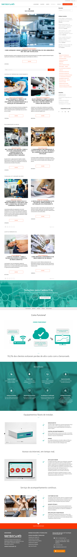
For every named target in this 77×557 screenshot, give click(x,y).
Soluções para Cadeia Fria (34, 537)
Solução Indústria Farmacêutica (35, 540)
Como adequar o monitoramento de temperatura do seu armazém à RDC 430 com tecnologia (65, 20)
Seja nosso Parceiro (33, 546)
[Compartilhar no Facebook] (60, 111)
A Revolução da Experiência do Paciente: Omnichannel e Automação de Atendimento (42, 203)
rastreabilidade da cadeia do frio (64, 78)
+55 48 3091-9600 (59, 545)
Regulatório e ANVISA (63, 102)
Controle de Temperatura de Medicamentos (63, 61)
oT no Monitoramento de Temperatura (65, 76)
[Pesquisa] (74, 4)
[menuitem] (36, 4)
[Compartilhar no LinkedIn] (66, 111)
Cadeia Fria (60, 56)
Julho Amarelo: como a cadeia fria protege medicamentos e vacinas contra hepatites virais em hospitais (65, 32)
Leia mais (29, 61)
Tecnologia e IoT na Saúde (16, 199)
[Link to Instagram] (74, 1)
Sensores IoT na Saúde (62, 81)
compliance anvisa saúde (67, 56)
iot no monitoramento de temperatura (65, 68)
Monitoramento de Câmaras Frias (64, 73)
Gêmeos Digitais (61, 66)
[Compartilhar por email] (69, 111)
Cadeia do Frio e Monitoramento (29, 48)
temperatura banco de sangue (63, 83)
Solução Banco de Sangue (34, 538)
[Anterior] (8, 433)
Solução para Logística (33, 542)
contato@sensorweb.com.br (60, 547)
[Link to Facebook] (71, 1)
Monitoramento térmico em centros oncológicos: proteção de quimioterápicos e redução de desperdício (65, 26)
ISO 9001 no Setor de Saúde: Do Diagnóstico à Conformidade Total (65, 46)
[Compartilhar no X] (63, 111)
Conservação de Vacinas (62, 58)
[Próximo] (32, 433)
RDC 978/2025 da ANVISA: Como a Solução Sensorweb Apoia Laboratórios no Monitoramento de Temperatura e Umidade (16, 152)
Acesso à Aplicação (9, 546)
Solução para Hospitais (33, 544)
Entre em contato (60, 551)
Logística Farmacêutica (16, 255)
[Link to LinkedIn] (73, 1)
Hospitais (66, 66)
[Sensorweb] (8, 5)
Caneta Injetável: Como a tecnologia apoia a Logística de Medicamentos (16, 258)
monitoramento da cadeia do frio (64, 71)
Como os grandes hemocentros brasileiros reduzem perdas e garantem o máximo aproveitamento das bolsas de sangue (65, 39)
